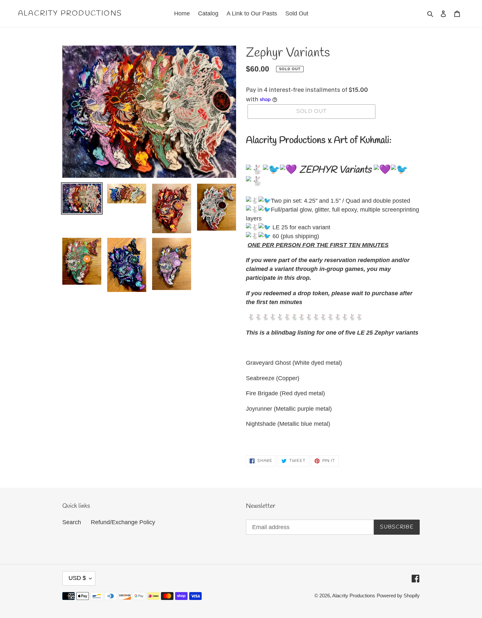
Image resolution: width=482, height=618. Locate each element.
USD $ (77, 578)
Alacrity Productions (70, 13)
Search (71, 522)
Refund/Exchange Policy (123, 522)
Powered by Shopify (398, 595)
